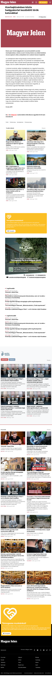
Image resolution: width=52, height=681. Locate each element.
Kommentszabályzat (28, 673)
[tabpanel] (26, 392)
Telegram (14, 114)
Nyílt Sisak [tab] (4, 359)
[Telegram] (44, 650)
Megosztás (43, 17)
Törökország (13, 122)
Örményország (28, 122)
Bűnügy (37, 657)
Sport (36, 665)
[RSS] (50, 650)
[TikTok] (47, 650)
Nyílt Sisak (3, 665)
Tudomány (37, 667)
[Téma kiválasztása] (32, 2)
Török (7, 122)
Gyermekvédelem (22, 667)
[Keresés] (36, 2)
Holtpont (20, 657)
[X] (41, 650)
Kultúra (37, 662)
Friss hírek (3, 657)
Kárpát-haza (21, 665)
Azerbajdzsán (20, 122)
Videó (19, 662)
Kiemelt (2, 659)
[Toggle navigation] (50, 2)
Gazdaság (37, 659)
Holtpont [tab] (12, 359)
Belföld (2, 667)
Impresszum (3, 650)
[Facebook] (34, 650)
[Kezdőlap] (8, 2)
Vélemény (3, 662)
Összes (43, 128)
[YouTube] (37, 650)
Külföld (19, 659)
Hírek (14, 16)
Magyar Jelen (8, 16)
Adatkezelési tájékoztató (39, 673)
